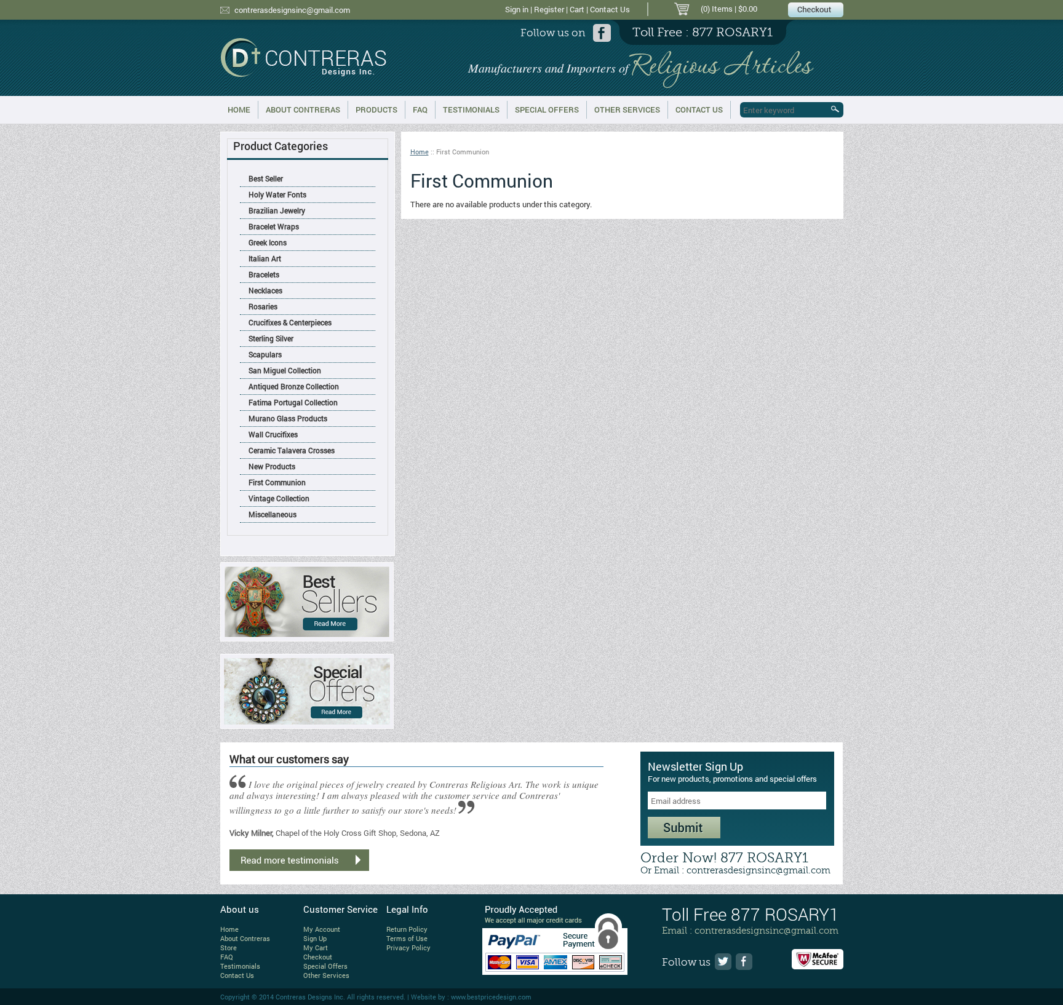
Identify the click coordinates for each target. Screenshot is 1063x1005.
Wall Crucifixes (273, 434)
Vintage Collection (279, 498)
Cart (577, 9)
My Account (321, 929)
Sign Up (315, 938)
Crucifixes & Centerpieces (290, 322)
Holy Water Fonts (277, 194)
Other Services (627, 109)
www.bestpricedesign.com (491, 996)
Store (228, 947)
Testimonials (471, 109)
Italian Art (265, 258)
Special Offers (547, 109)
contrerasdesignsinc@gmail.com (292, 9)
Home (239, 109)
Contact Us (610, 9)
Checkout (317, 956)
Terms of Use (407, 938)
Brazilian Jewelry (277, 210)
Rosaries (263, 306)
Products (376, 109)
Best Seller (266, 178)
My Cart (315, 947)
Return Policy (407, 929)
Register (549, 9)
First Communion (277, 482)
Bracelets (264, 274)
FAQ (420, 109)
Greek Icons (268, 242)
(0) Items (717, 8)
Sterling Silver (271, 338)
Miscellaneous (273, 514)
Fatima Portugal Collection (293, 402)
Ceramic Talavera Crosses (292, 450)
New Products (272, 466)
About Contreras (303, 109)
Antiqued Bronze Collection (294, 386)
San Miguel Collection (285, 370)
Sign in (516, 9)
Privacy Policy (408, 947)
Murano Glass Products (288, 418)
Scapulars (265, 354)
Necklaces (265, 290)
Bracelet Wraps (274, 226)
